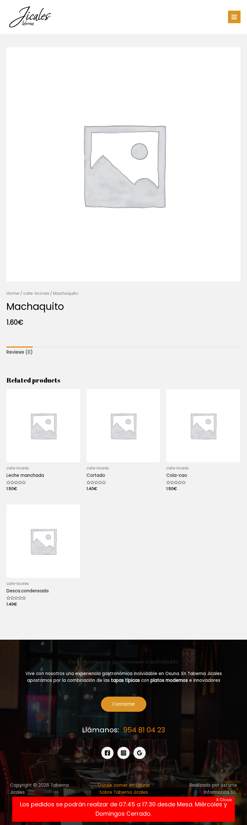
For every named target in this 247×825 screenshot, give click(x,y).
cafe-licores (36, 293)
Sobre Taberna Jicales (123, 792)
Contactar (123, 704)
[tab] (19, 352)
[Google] (139, 753)
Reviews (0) (19, 352)
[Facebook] (107, 753)
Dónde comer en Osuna (124, 785)
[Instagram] (123, 753)
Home (12, 293)
